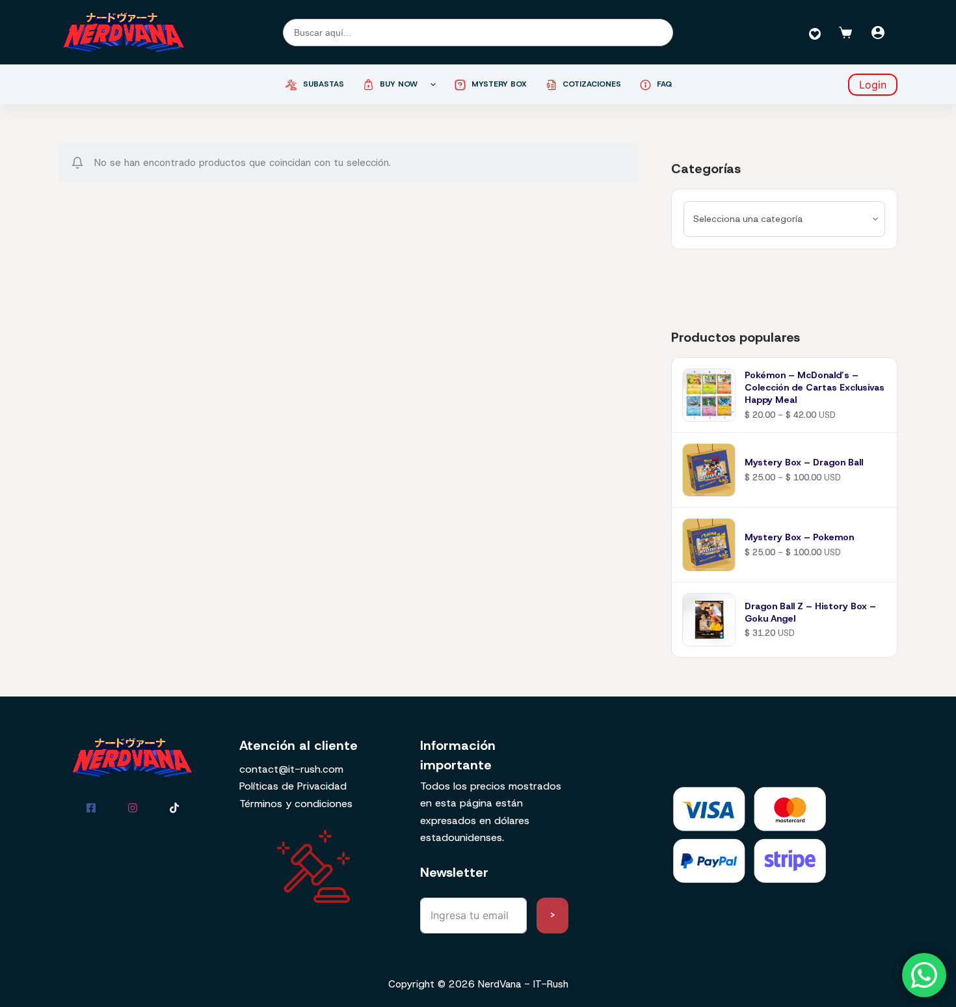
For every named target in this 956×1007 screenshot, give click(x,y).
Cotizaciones (592, 84)
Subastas (323, 84)
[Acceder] (877, 32)
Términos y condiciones (295, 803)
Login (872, 84)
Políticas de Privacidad (293, 786)
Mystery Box (499, 84)
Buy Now (399, 84)
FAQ (664, 84)
